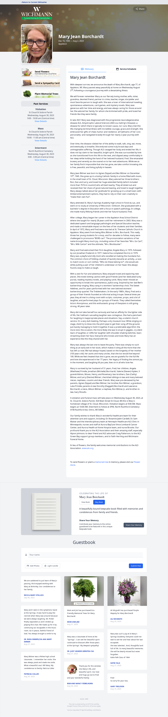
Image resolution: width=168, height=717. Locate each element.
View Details (41, 121)
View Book (85, 502)
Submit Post (136, 566)
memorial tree (101, 462)
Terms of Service (90, 706)
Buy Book (99, 502)
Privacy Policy (77, 706)
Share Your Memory (134, 525)
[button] (84, 591)
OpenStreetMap (86, 710)
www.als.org (87, 448)
